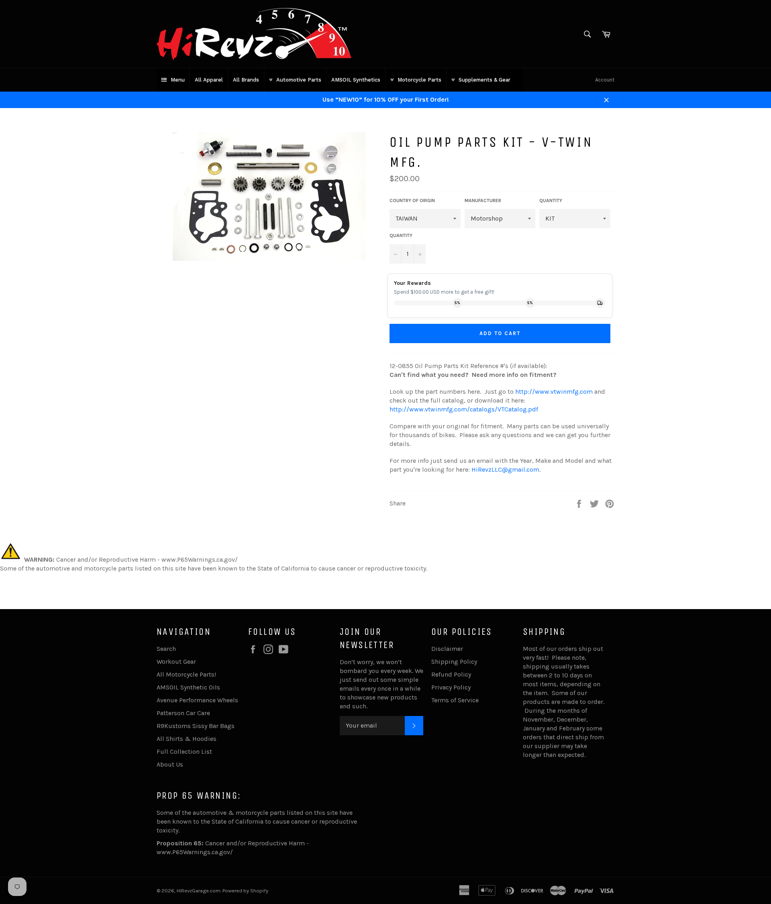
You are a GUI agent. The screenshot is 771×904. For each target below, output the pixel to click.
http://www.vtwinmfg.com (554, 391)
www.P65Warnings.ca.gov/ (195, 852)
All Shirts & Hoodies (186, 738)
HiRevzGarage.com (198, 891)
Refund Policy (451, 674)
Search (166, 648)
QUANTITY (550, 200)
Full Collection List (184, 751)
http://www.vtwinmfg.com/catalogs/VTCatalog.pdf (464, 409)
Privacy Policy (451, 687)
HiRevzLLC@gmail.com (505, 469)
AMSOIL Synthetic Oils (188, 687)
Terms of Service (455, 700)
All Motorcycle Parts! (186, 674)
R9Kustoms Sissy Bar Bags (196, 726)
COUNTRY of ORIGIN (412, 200)
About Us (170, 764)
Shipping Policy (454, 661)
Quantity (401, 235)
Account (604, 80)
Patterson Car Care (183, 713)
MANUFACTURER (483, 200)
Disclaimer (447, 648)
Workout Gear (176, 661)
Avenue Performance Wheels (197, 700)
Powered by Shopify (245, 891)
